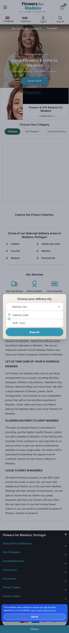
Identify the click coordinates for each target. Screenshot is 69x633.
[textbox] (33, 306)
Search (34, 332)
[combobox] (34, 307)
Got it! (34, 616)
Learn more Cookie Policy (43, 610)
